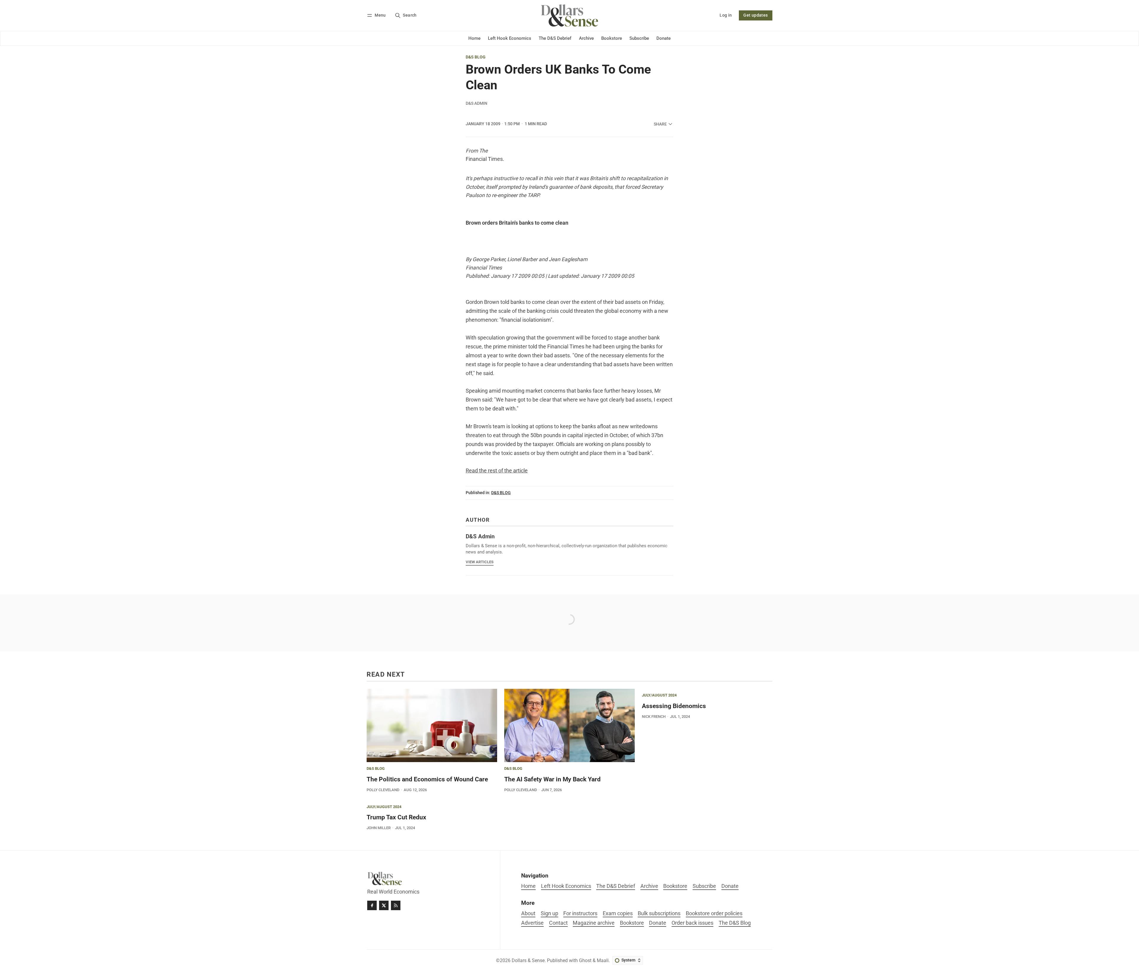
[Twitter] (384, 905)
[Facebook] (372, 905)
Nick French (654, 716)
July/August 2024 (659, 695)
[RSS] (395, 905)
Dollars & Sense (528, 960)
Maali (603, 960)
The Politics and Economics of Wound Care (427, 779)
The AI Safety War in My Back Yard (552, 779)
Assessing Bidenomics (674, 706)
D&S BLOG (476, 57)
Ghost (585, 960)
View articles (480, 562)
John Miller (379, 828)
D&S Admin (476, 103)
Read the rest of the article (497, 471)
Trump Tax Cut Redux (396, 817)
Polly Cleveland (383, 790)
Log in (726, 15)
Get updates (755, 15)
